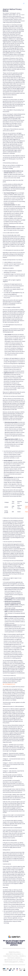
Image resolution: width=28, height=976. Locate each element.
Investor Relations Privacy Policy (10, 956)
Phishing (21, 961)
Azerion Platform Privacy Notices (13, 954)
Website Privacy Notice (14, 952)
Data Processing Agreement (11, 961)
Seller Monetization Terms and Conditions (14, 960)
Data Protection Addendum (14, 958)
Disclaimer (22, 956)
